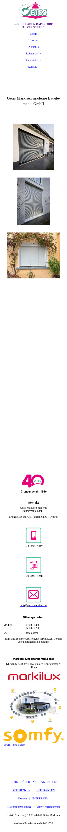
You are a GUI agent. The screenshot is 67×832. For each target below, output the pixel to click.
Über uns (33, 40)
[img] (33, 10)
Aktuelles (33, 46)
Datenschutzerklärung (19, 806)
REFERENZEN (21, 790)
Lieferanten (32, 60)
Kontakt (32, 66)
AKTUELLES (49, 781)
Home (33, 33)
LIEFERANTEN (45, 790)
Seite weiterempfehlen (48, 806)
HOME (13, 781)
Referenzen (32, 53)
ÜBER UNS (29, 781)
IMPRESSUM (40, 798)
